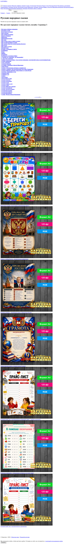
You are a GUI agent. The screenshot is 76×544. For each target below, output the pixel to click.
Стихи (47, 5)
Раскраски (39, 5)
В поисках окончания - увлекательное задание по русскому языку (17, 473)
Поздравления (7, 8)
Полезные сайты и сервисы (35, 8)
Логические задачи (22, 7)
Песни (43, 5)
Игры (2, 8)
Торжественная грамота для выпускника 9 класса (13, 366)
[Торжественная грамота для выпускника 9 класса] (27, 364)
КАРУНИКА (4, 1)
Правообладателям (24, 537)
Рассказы (51, 5)
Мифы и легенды (47, 7)
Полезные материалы (16, 8)
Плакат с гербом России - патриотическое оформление (14, 259)
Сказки (28, 5)
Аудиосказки (33, 5)
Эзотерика (25, 8)
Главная (3, 13)
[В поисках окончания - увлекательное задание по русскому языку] (27, 471)
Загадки (15, 7)
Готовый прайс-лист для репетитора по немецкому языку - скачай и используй (20, 419)
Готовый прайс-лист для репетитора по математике (14, 526)
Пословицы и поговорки (64, 5)
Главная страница (7, 5)
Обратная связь (15, 537)
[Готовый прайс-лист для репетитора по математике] (27, 525)
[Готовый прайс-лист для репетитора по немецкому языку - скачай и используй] (27, 418)
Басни (55, 5)
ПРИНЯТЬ (3, 542)
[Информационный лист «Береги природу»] (27, 150)
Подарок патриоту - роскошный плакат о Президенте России (16, 312)
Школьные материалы (58, 7)
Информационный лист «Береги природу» (11, 152)
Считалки (10, 7)
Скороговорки (4, 7)
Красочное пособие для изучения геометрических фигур (15, 205)
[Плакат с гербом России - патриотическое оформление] (27, 257)
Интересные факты (69, 7)
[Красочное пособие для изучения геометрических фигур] (27, 204)
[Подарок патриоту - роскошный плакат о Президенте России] (27, 311)
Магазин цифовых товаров (19, 5)
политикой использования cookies (54, 541)
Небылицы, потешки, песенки (35, 7)
